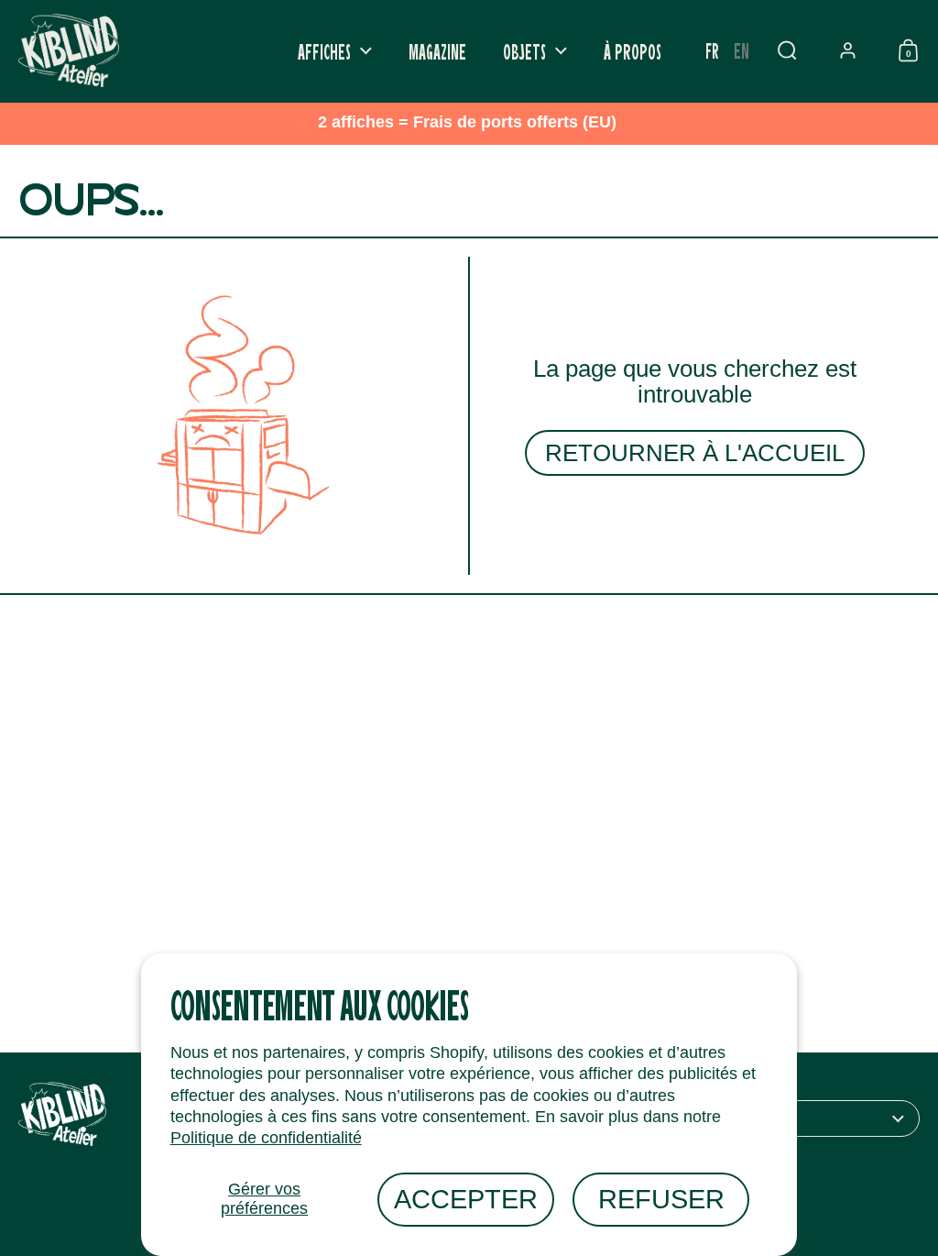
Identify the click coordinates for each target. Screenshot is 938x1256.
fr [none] (712, 50)
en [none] (741, 50)
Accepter (466, 1199)
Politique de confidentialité (266, 1138)
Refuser (661, 1199)
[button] (787, 50)
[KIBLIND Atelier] (68, 50)
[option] (741, 50)
